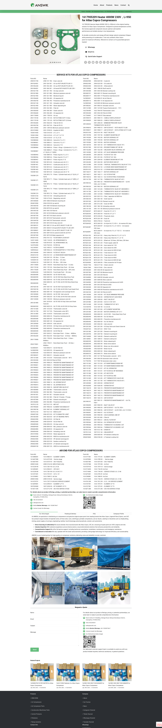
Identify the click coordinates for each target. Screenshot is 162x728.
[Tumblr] (111, 62)
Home (83, 11)
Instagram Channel (89, 710)
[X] (89, 62)
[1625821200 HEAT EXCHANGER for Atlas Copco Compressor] (94, 664)
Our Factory (87, 702)
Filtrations (34, 718)
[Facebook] (85, 62)
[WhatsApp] (104, 62)
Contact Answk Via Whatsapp (41, 508)
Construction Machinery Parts (40, 710)
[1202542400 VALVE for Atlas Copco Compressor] (120, 664)
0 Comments (42, 687)
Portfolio (88, 11)
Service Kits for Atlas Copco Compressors (81, 74)
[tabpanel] (81, 560)
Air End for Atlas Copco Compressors (81, 450)
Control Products (36, 714)
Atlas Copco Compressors (97, 26)
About (85, 698)
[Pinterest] (115, 62)
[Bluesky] (93, 62)
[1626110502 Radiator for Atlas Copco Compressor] (42, 664)
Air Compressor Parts (97, 11)
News (85, 706)
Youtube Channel (88, 722)
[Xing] (119, 62)
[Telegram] (108, 62)
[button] (129, 5)
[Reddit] (97, 62)
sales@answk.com (38, 502)
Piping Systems (36, 722)
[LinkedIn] (100, 62)
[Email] (123, 62)
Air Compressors (36, 702)
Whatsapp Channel (89, 718)
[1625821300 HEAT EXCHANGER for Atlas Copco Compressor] (68, 664)
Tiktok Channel (88, 714)
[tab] (44, 513)
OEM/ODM (34, 698)
